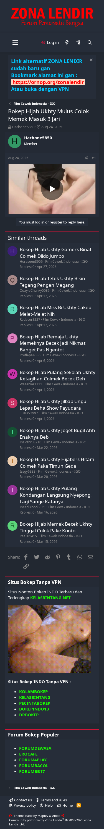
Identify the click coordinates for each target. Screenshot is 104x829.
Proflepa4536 (30, 355)
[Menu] (15, 42)
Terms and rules (54, 800)
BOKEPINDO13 (34, 709)
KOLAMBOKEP (33, 691)
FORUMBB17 (32, 771)
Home (67, 805)
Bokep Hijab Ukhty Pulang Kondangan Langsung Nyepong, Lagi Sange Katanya (56, 495)
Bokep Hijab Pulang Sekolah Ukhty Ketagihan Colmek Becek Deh (57, 375)
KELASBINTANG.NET (50, 597)
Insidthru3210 (30, 442)
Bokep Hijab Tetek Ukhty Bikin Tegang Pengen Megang (52, 281)
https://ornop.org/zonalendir (48, 82)
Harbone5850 (23, 126)
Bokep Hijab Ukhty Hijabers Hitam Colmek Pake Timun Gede (57, 462)
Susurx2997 (29, 413)
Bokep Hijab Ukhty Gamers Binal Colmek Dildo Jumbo (55, 252)
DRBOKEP (29, 714)
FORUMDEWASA (35, 748)
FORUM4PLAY (33, 759)
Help (49, 805)
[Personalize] (78, 42)
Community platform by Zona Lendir (50, 822)
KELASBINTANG (34, 697)
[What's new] (67, 42)
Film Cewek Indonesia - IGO (66, 261)
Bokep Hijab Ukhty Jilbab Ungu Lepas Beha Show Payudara (53, 404)
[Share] (86, 158)
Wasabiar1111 (31, 384)
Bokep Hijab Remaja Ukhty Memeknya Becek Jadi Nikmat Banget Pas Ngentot (52, 343)
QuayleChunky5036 (35, 290)
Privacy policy (25, 805)
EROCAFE (28, 754)
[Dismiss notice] (90, 61)
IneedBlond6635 (32, 507)
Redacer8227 (30, 319)
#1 (94, 158)
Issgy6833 (27, 471)
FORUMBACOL (33, 765)
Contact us (23, 800)
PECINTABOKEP (34, 703)
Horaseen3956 (31, 261)
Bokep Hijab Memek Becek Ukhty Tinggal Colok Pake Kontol (56, 527)
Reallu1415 (28, 536)
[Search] (89, 42)
